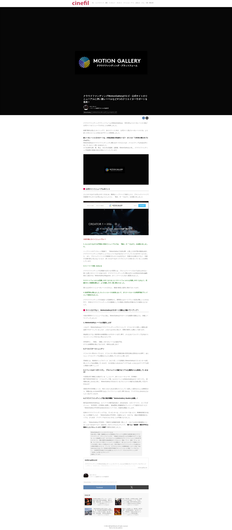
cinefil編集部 (105, 108)
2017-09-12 (93, 106)
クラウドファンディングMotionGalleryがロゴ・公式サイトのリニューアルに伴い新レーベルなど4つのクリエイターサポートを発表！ (115, 99)
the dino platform (118, 528)
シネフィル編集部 (95, 108)
